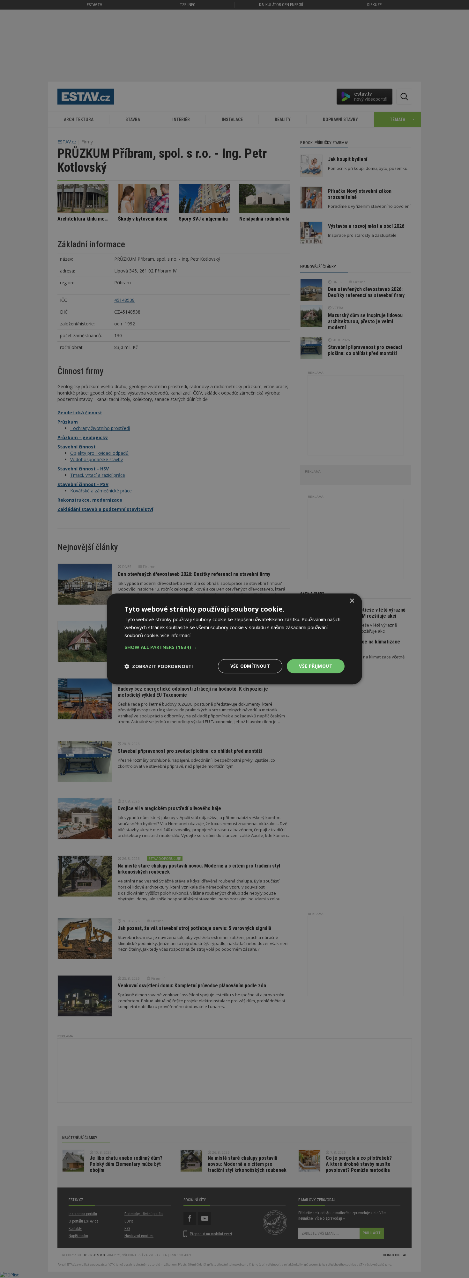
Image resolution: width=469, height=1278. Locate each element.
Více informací (175, 635)
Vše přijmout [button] (315, 666)
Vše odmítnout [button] (250, 666)
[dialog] (234, 639)
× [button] (351, 601)
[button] (234, 647)
